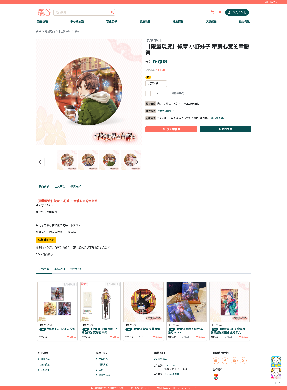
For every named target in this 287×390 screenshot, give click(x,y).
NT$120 (129, 337)
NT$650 (86, 337)
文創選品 (211, 21)
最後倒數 (244, 21)
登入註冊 (239, 12)
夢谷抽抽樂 (77, 21)
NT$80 (214, 337)
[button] (166, 111)
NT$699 (43, 337)
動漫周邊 (145, 21)
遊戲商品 (178, 21)
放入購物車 (173, 129)
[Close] (280, 357)
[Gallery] (89, 162)
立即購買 (226, 129)
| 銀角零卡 (215, 118)
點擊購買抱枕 (46, 239)
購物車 (72, 337)
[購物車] (213, 12)
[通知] (220, 12)
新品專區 (42, 21)
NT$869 (172, 337)
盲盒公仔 (111, 21)
